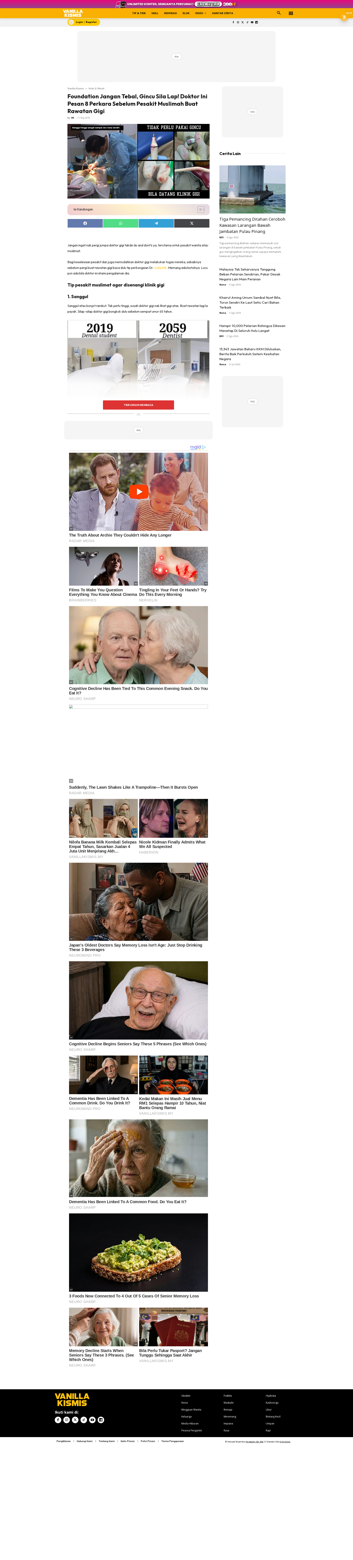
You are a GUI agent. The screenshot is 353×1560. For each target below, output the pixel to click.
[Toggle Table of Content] (198, 209)
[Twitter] (242, 22)
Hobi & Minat (96, 88)
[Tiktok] (247, 22)
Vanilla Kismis (75, 88)
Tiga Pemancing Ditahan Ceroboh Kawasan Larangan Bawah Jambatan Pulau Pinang (252, 225)
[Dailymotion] (256, 22)
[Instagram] (238, 22)
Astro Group (285, 1442)
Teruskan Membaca (138, 405)
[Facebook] (233, 22)
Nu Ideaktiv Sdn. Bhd (254, 1442)
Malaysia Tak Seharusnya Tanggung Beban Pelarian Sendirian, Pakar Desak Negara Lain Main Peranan (249, 274)
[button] (279, 13)
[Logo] (73, 13)
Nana (222, 284)
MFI (221, 237)
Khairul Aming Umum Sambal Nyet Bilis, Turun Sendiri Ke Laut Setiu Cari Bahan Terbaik (250, 302)
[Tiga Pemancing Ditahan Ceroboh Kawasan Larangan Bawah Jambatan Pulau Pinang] (252, 189)
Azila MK (160, 268)
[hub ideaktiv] (291, 11)
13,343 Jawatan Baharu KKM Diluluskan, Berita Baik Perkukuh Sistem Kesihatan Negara (250, 354)
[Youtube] (252, 22)
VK (72, 117)
